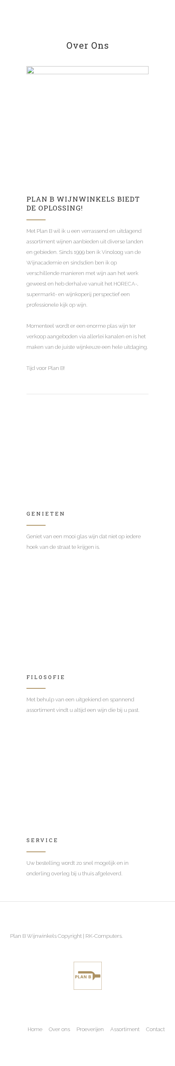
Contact (155, 1029)
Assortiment (125, 1029)
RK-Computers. (104, 936)
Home (35, 1029)
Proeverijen (90, 1029)
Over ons (59, 1029)
